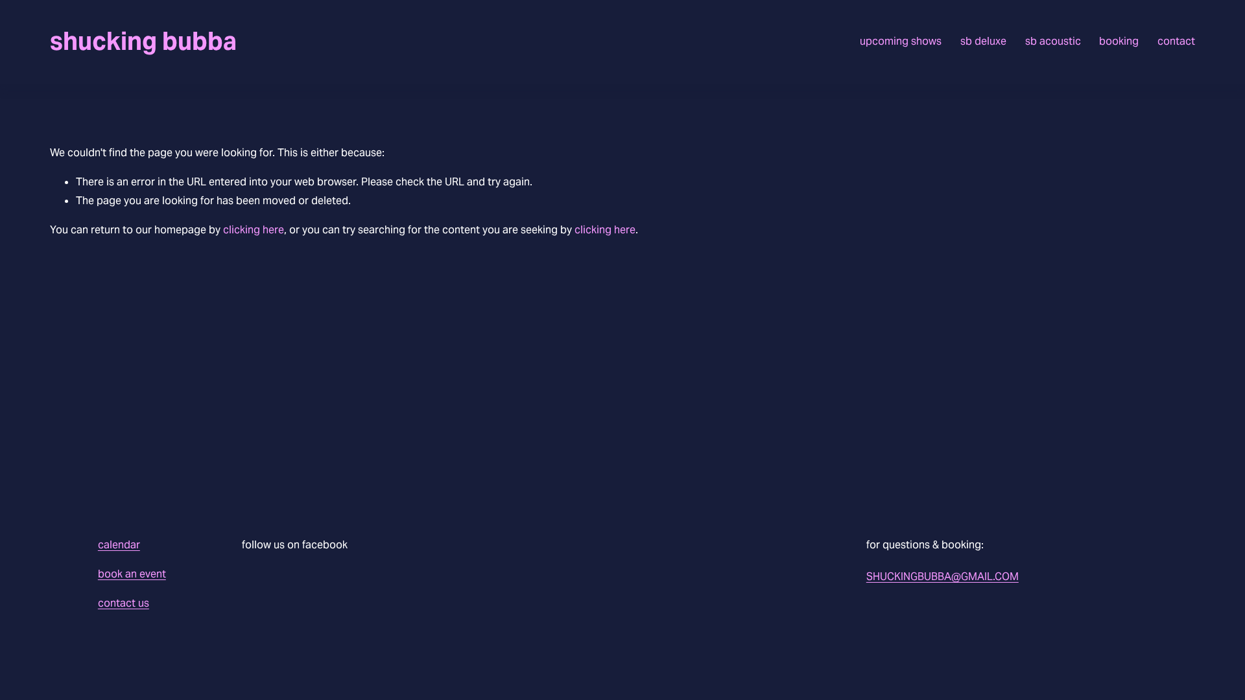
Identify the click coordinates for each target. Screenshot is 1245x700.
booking (1119, 41)
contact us (123, 603)
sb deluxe (983, 41)
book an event (132, 574)
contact (1176, 41)
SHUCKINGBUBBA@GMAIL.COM (942, 576)
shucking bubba (143, 41)
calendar (119, 545)
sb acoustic (1053, 41)
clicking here (253, 230)
